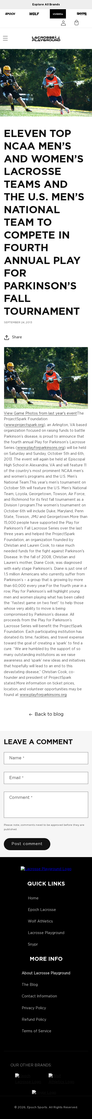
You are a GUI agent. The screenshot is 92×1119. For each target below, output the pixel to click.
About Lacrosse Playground (46, 973)
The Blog (30, 985)
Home (33, 898)
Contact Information (39, 996)
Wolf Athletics (40, 921)
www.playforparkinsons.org (40, 448)
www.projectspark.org (24, 425)
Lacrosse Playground (46, 933)
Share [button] (17, 337)
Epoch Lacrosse (42, 910)
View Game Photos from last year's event (40, 413)
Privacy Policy (34, 1008)
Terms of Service (36, 1031)
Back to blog (49, 714)
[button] (5, 38)
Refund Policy (34, 1020)
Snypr (33, 944)
